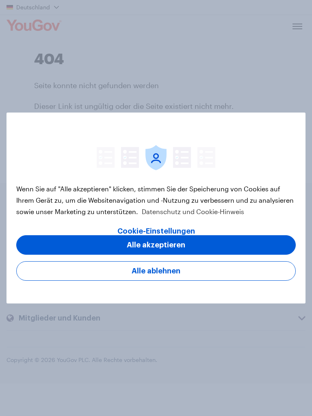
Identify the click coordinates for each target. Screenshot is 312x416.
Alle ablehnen (156, 271)
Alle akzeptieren (156, 245)
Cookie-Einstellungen (156, 231)
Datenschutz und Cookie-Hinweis (192, 211)
